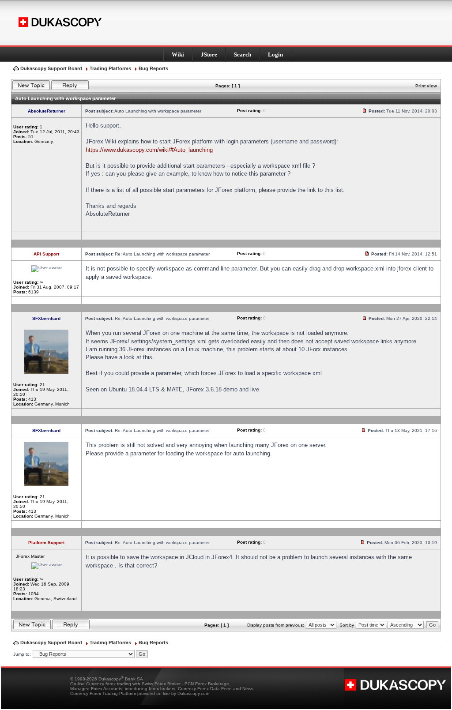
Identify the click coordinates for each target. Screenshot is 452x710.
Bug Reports (153, 68)
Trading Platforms (110, 68)
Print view (426, 85)
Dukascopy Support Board (51, 68)
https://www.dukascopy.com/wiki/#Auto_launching (149, 150)
